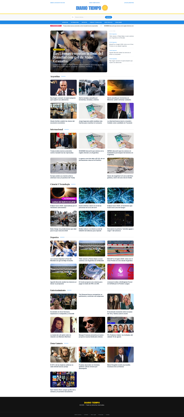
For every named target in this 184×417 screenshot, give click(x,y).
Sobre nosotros (78, 414)
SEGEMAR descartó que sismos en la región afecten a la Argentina (109, 25)
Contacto (86, 414)
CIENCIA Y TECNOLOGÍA (96, 22)
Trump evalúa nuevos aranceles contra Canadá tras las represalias (68, 25)
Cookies (107, 414)
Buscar (108, 17)
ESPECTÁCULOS (108, 22)
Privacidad (100, 414)
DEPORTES (84, 22)
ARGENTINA (65, 22)
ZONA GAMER (118, 22)
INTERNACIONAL (75, 22)
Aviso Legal (93, 414)
